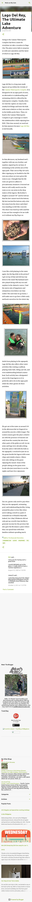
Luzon (15, 540)
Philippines (22, 540)
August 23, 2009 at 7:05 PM (17, 570)
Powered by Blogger (17, 899)
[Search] (29, 3)
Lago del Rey (24, 126)
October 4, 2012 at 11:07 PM (17, 585)
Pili (28, 540)
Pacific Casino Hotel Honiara (10, 783)
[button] (3, 34)
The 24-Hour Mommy (8, 762)
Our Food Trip (5, 782)
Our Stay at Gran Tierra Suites (10, 881)
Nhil (9, 557)
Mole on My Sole (10, 3)
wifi (4, 543)
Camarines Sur (7, 540)
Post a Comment (8, 589)
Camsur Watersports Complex (15, 90)
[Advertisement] (16, 611)
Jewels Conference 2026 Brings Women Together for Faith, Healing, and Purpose (14, 771)
